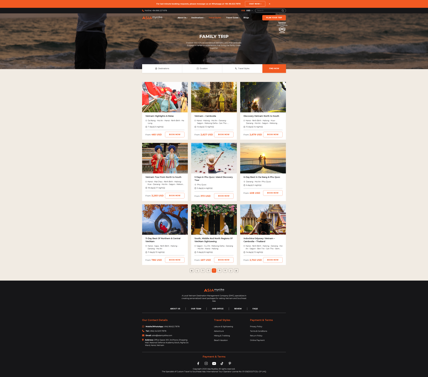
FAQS (255, 309)
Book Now (174, 134)
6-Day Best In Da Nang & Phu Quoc (262, 177)
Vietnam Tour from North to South (163, 177)
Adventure (219, 331)
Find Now (274, 68)
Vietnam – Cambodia (205, 116)
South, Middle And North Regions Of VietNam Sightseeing (213, 240)
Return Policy (256, 336)
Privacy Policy (256, 326)
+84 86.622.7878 (233, 4)
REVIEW (238, 309)
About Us (182, 18)
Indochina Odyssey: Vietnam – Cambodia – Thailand (259, 240)
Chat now (254, 4)
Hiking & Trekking (222, 336)
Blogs (246, 18)
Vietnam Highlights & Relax (159, 116)
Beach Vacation (221, 340)
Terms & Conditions (258, 331)
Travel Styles (215, 18)
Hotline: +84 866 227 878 (156, 10)
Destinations (197, 18)
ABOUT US (175, 309)
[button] (162, 68)
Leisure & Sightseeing (223, 326)
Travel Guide (232, 18)
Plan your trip (274, 18)
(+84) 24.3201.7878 (158, 331)
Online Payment (257, 340)
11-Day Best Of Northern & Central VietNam (162, 240)
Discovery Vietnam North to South (261, 116)
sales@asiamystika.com (162, 335)
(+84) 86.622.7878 (172, 326)
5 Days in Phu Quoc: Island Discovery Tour (213, 178)
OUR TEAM (196, 309)
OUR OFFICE (217, 309)
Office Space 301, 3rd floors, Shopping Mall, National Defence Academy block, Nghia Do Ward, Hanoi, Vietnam (166, 342)
